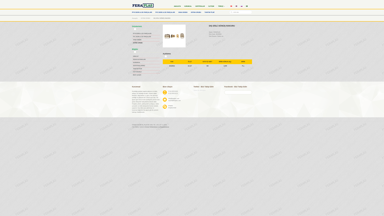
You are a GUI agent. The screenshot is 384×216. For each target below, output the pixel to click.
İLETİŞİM (211, 6)
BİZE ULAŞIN (137, 75)
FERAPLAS (216, 32)
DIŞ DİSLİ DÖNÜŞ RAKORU (162, 18)
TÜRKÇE (221, 6)
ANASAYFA (177, 6)
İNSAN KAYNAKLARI (139, 59)
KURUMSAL (188, 6)
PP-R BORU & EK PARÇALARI (142, 33)
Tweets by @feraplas (200, 90)
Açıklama (167, 54)
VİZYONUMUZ (137, 72)
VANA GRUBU (137, 39)
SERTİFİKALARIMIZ (139, 65)
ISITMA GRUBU (145, 18)
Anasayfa (135, 18)
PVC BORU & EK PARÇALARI (142, 36)
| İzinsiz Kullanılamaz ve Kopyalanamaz (156, 127)
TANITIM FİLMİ (137, 69)
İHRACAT (136, 56)
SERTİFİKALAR (200, 6)
